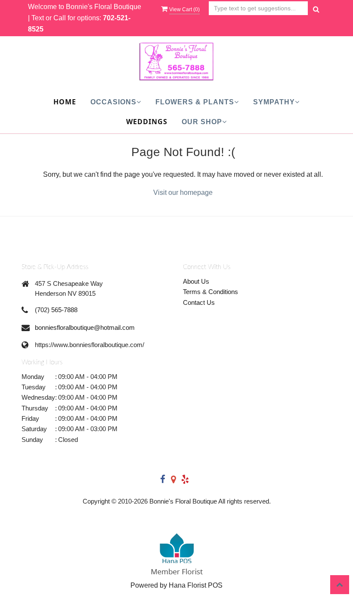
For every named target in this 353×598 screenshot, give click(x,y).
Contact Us (199, 302)
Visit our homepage (183, 192)
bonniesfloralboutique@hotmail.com (85, 327)
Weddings (146, 121)
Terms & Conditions (210, 291)
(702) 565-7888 (56, 309)
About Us (196, 281)
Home (64, 101)
